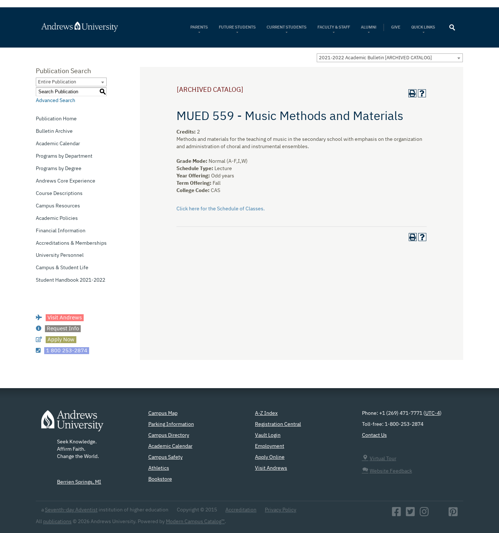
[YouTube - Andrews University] (439, 514)
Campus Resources (58, 206)
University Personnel (60, 255)
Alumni (368, 27)
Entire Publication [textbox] (57, 82)
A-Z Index (266, 413)
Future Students (237, 27)
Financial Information (60, 230)
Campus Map (163, 413)
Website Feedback (391, 471)
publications (57, 521)
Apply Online (270, 457)
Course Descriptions (59, 193)
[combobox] (390, 57)
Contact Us (374, 435)
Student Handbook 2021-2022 (70, 280)
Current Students (286, 27)
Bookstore (160, 479)
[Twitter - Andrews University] (410, 514)
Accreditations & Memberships (71, 243)
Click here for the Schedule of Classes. (220, 208)
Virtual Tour (383, 458)
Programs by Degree (58, 168)
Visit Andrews (271, 468)
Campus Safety (165, 457)
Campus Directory (168, 435)
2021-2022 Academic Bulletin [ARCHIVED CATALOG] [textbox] (375, 58)
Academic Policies (57, 218)
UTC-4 (432, 413)
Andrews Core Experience (65, 181)
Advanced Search (55, 100)
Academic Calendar (58, 143)
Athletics (158, 468)
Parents (199, 27)
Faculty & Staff (333, 27)
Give (395, 27)
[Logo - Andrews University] (72, 424)
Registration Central (278, 424)
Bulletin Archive (54, 131)
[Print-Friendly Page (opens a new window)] (412, 93)
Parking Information (171, 424)
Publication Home (56, 118)
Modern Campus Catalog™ (195, 521)
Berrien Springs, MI (79, 482)
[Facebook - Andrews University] (396, 514)
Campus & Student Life (62, 267)
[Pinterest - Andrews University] (453, 514)
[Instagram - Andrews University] (424, 514)
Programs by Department (64, 156)
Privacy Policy (280, 510)
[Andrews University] (89, 27)
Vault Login (268, 435)
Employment (269, 446)
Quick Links (423, 27)
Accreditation (240, 510)
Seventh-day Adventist (71, 510)
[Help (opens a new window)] (422, 93)
